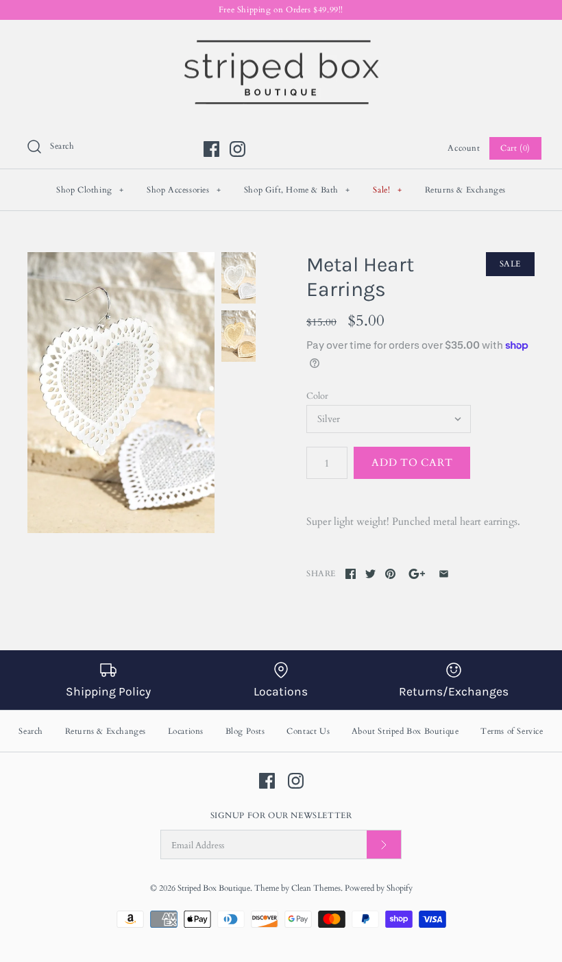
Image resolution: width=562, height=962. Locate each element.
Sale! (387, 189)
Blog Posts (245, 731)
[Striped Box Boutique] (281, 42)
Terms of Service (511, 731)
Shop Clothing (90, 189)
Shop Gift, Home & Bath (297, 189)
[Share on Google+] (417, 574)
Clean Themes (316, 888)
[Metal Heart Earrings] (121, 392)
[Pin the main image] (390, 574)
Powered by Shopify (379, 888)
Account (464, 148)
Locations (186, 731)
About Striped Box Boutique (405, 731)
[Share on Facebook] (350, 574)
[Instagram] (237, 149)
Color (317, 396)
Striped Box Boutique (214, 888)
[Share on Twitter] (370, 574)
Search (31, 731)
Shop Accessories (184, 189)
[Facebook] (211, 149)
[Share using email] (444, 574)
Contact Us (308, 731)
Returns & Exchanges (465, 189)
